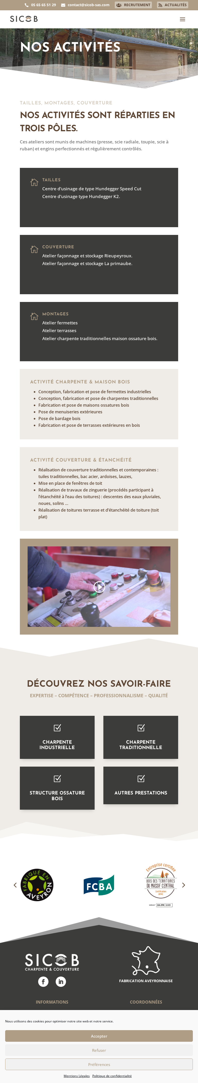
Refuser (99, 1050)
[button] (15, 885)
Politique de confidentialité (112, 1076)
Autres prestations (140, 793)
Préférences (99, 1064)
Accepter (99, 1036)
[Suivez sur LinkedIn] (61, 982)
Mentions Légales (77, 1076)
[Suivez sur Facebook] (43, 982)
